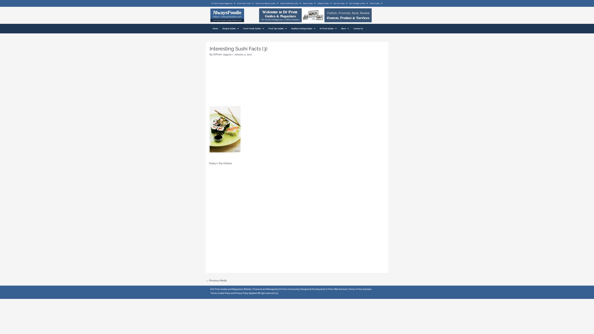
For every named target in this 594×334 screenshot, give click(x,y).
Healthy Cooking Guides (301, 28)
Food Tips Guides (276, 28)
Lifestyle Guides (323, 3)
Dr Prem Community (289, 289)
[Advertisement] (297, 83)
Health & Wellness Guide (289, 3)
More (343, 28)
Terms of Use (355, 289)
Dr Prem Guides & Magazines (221, 3)
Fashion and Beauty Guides (265, 3)
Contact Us (358, 28)
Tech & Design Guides (357, 3)
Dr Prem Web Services (336, 289)
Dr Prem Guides (327, 28)
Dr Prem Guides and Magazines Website (231, 289)
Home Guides (308, 3)
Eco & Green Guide (244, 3)
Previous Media (216, 280)
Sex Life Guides (339, 3)
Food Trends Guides (252, 28)
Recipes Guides (229, 28)
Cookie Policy (224, 293)
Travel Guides (374, 3)
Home (215, 28)
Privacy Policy (241, 293)
